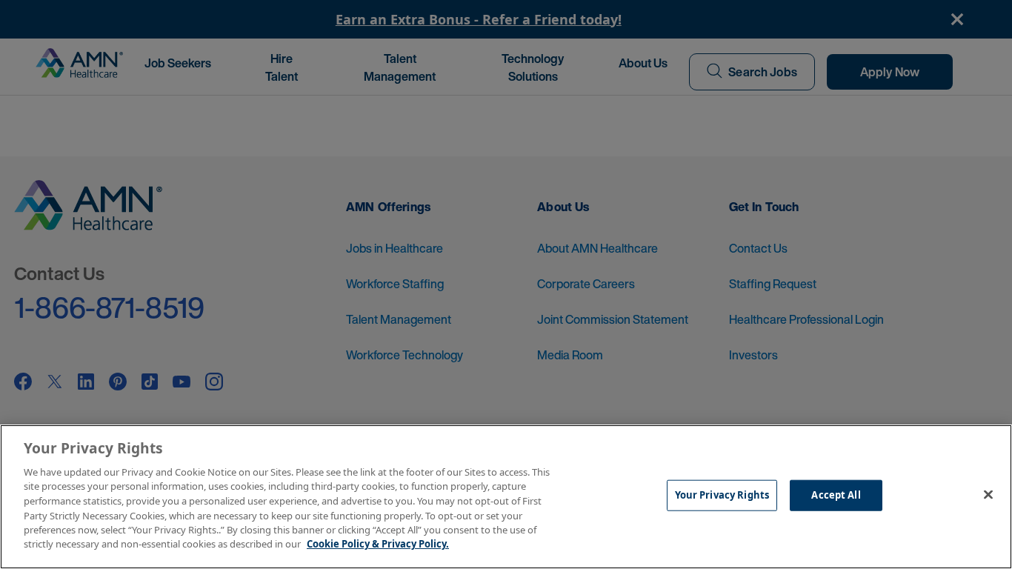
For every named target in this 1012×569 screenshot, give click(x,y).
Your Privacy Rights (722, 495)
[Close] (988, 495)
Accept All (835, 495)
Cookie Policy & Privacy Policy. (378, 543)
